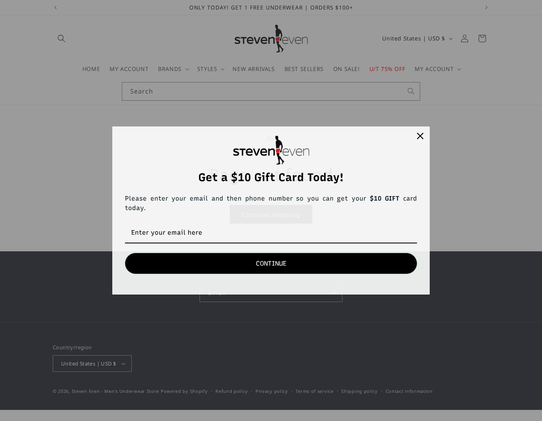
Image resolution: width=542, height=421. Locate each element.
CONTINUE (271, 263)
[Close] (420, 135)
